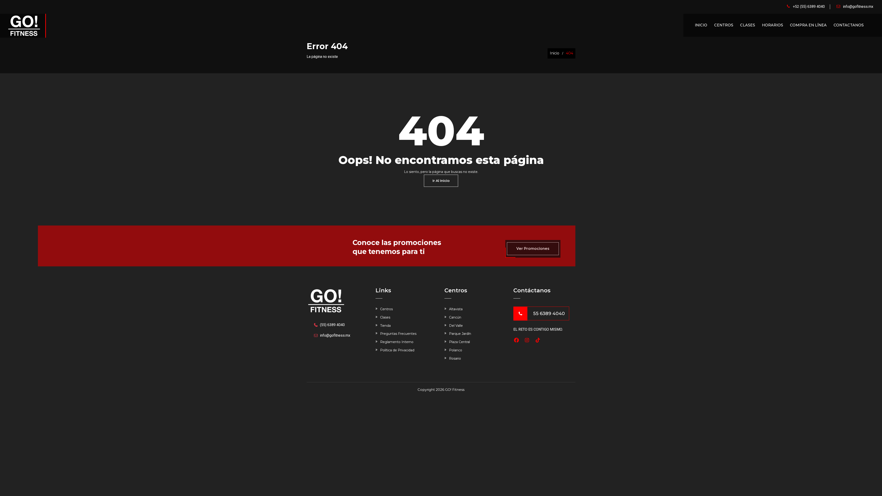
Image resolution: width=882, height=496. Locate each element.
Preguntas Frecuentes (398, 334)
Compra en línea (808, 25)
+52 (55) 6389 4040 (809, 6)
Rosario (455, 358)
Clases (747, 25)
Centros (723, 25)
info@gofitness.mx (858, 6)
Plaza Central (459, 342)
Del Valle (456, 326)
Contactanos (849, 25)
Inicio (701, 25)
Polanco (455, 350)
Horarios (772, 25)
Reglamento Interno (396, 342)
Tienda (385, 326)
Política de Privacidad (397, 350)
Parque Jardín (460, 334)
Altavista (456, 309)
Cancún (455, 317)
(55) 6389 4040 (332, 325)
